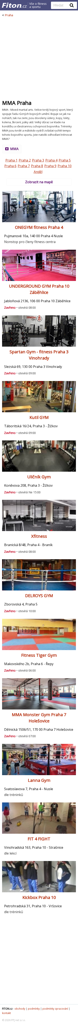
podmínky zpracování (55, 1008)
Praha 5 (65, 160)
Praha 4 (51, 160)
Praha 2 (25, 160)
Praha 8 (37, 166)
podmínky (34, 1008)
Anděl (38, 171)
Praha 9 (50, 166)
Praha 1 (11, 160)
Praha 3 (38, 160)
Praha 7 (24, 166)
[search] (61, 6)
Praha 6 (10, 166)
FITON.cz (7, 1008)
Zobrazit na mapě (39, 182)
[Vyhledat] (72, 5)
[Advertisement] (39, 58)
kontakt (6, 1013)
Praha (9, 15)
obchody (20, 1008)
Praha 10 (65, 166)
